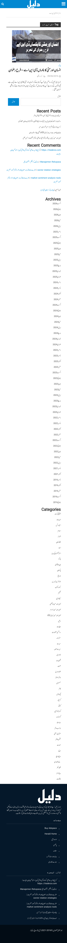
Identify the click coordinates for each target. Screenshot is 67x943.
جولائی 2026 (57, 209)
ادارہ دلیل (54, 839)
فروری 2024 (56, 339)
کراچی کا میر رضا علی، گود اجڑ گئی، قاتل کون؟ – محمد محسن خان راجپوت (40, 880)
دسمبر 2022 (57, 418)
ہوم (59, 13)
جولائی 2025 (57, 243)
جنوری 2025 (57, 277)
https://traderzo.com (51, 150)
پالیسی (55, 845)
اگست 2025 (57, 237)
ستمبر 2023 (57, 367)
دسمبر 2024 (57, 282)
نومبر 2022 (57, 423)
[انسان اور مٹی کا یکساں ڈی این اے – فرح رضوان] (36, 46)
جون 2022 (57, 452)
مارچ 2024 (57, 333)
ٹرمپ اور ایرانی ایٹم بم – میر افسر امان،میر (50, 127)
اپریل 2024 (57, 328)
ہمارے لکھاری (52, 862)
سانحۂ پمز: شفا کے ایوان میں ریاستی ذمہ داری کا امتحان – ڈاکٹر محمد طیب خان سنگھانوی (39, 121)
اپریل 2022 (57, 463)
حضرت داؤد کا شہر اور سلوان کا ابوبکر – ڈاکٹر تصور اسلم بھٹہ (21, 170)
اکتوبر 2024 (57, 294)
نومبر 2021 (57, 469)
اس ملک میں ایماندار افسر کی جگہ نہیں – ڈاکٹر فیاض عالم (47, 116)
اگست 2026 (57, 204)
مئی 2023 (57, 390)
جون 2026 (57, 215)
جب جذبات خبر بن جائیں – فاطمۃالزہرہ (46, 918)
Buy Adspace (51, 828)
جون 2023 (57, 384)
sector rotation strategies (49, 170)
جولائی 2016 (57, 502)
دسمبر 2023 (57, 350)
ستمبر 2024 (57, 300)
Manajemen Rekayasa (50, 162)
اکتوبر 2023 (57, 361)
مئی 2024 (57, 322)
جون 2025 (57, 249)
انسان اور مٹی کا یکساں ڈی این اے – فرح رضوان (34, 70)
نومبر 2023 (57, 356)
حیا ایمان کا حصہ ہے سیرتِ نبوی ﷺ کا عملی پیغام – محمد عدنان (45, 133)
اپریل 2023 (57, 395)
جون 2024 (57, 316)
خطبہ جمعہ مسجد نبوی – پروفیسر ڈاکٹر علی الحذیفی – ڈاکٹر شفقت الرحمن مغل (42, 138)
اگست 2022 (57, 440)
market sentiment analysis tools (46, 178)
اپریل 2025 (57, 260)
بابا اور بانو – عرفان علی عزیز (47, 190)
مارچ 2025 (57, 266)
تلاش (59, 96)
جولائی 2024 (57, 311)
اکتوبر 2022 (57, 429)
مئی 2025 (57, 254)
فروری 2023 (56, 407)
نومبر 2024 (57, 288)
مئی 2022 (57, 457)
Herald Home (51, 834)
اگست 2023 (57, 373)
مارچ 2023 (57, 401)
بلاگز (60, 66)
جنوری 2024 (57, 345)
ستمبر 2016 (57, 491)
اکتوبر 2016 (57, 485)
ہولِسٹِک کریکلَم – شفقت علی (31, 162)
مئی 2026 (57, 221)
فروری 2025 (56, 271)
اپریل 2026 (57, 226)
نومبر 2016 (57, 480)
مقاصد (55, 851)
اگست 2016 (57, 497)
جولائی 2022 (57, 446)
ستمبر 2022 (57, 435)
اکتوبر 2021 (57, 474)
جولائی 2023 (57, 378)
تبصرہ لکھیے (39, 76)
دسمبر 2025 (57, 232)
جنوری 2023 (57, 412)
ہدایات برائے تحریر (52, 856)
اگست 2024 (57, 305)
